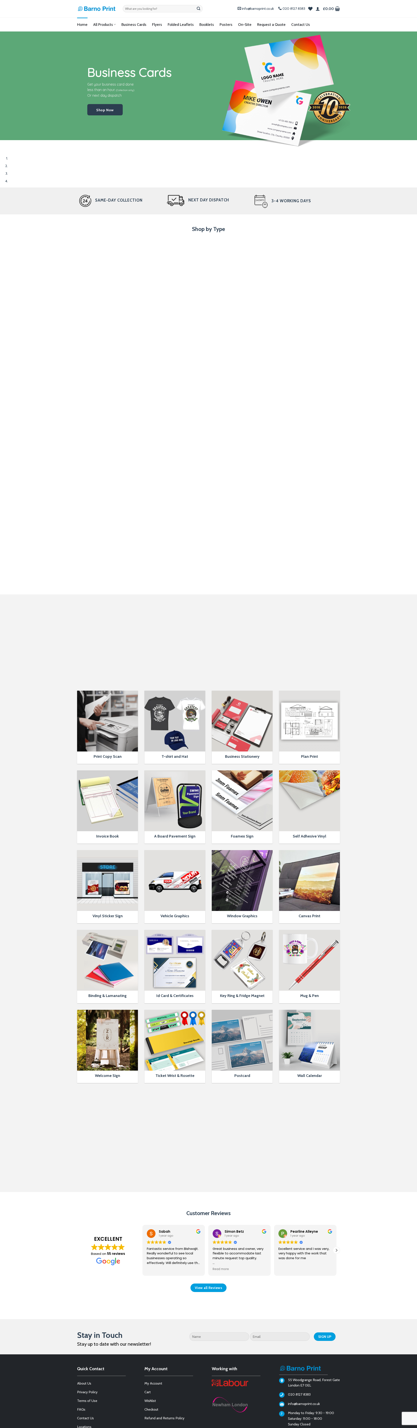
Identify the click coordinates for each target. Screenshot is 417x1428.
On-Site (245, 24)
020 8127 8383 (294, 9)
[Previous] (4, 144)
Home (82, 24)
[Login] (318, 8)
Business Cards (133, 24)
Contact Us (300, 24)
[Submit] (198, 8)
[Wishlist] (310, 8)
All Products (103, 24)
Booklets (206, 24)
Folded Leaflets (181, 24)
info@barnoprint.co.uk (258, 9)
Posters (226, 24)
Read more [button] (155, 1269)
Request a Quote (271, 24)
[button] (331, 8)
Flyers (157, 24)
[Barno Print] (96, 8)
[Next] (16, 144)
